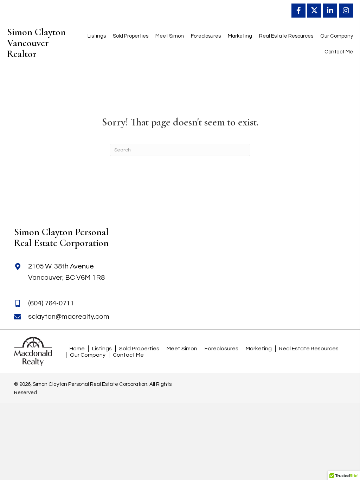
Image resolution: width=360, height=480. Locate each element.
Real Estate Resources (309, 348)
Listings (102, 348)
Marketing (259, 348)
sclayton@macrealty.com (68, 316)
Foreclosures (221, 348)
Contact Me (128, 355)
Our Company (87, 355)
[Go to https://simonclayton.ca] (54, 45)
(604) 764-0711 (51, 303)
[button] (298, 11)
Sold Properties (139, 348)
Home (77, 348)
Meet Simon (182, 348)
